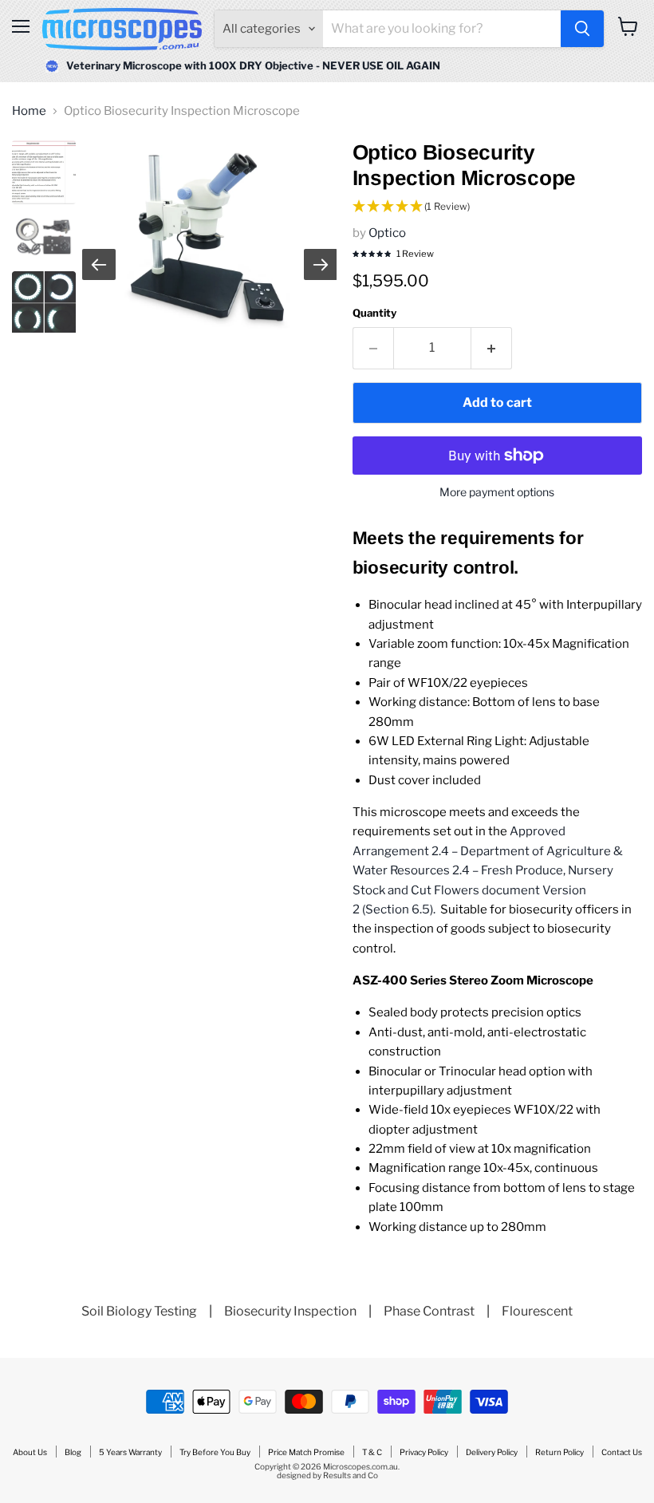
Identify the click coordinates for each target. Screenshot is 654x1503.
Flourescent (537, 1311)
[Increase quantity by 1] (491, 348)
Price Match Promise (306, 1452)
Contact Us (621, 1452)
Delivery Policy (492, 1452)
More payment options (496, 492)
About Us (30, 1452)
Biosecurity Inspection (290, 1311)
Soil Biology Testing (139, 1311)
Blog (73, 1452)
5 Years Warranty (130, 1452)
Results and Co (350, 1475)
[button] (497, 207)
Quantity (374, 313)
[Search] (582, 28)
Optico (387, 233)
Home (29, 111)
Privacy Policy (424, 1452)
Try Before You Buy (214, 1452)
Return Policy (559, 1452)
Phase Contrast (429, 1311)
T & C (372, 1452)
